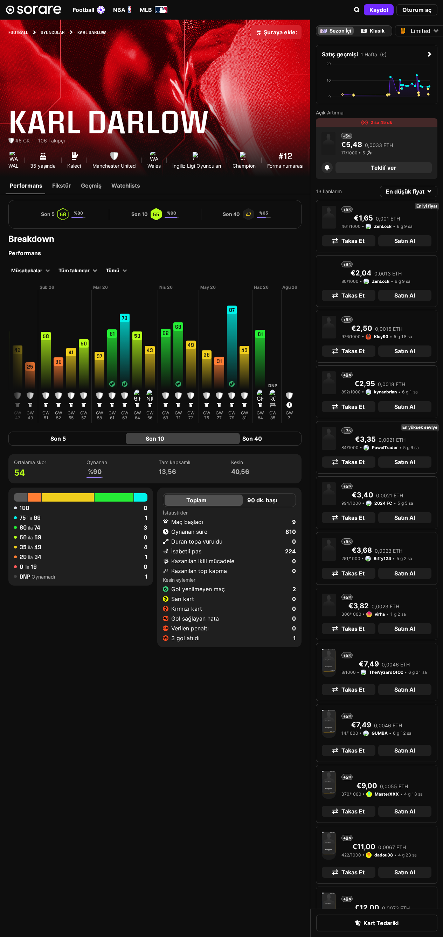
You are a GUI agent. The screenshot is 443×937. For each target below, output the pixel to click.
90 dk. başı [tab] (262, 500)
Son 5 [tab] (58, 438)
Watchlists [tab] (125, 185)
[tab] (372, 31)
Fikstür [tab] (61, 185)
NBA (119, 9)
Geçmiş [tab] (91, 185)
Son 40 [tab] (252, 438)
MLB (146, 9)
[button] (357, 10)
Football (83, 9)
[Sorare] (34, 9)
